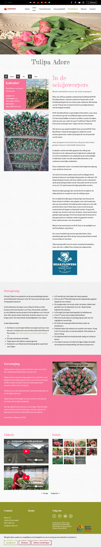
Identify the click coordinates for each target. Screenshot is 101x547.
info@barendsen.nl (11, 526)
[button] (26, 141)
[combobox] (16, 2)
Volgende (54, 493)
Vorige (45, 493)
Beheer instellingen (41, 543)
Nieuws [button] (84, 9)
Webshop (93, 2)
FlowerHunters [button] (45, 9)
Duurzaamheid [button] (59, 9)
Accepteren (10, 543)
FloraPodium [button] (73, 9)
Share (12, 77)
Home (27, 9)
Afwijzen (24, 543)
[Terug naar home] (10, 9)
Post (35, 77)
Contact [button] (92, 9)
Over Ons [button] (34, 9)
